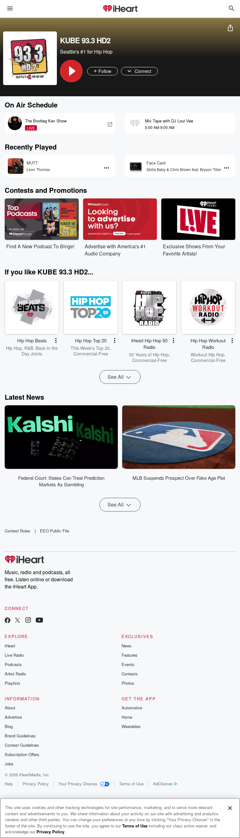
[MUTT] (15, 166)
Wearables (131, 726)
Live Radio (14, 655)
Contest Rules (17, 531)
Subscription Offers (22, 754)
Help (9, 784)
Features (130, 655)
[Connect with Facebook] (7, 620)
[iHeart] (120, 9)
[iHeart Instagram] (28, 620)
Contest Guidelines (22, 745)
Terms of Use (131, 784)
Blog (9, 726)
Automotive (132, 708)
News (127, 646)
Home (127, 717)
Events (128, 664)
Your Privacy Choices (78, 784)
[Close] (230, 808)
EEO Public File (54, 531)
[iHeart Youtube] (39, 620)
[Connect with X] (17, 620)
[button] (71, 71)
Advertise (13, 717)
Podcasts (13, 664)
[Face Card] (135, 166)
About (10, 708)
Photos (128, 683)
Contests (130, 674)
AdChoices (163, 784)
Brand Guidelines (20, 736)
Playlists (12, 683)
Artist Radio (15, 674)
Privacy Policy (35, 784)
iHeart (10, 646)
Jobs (9, 764)
